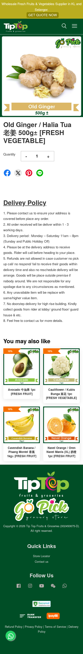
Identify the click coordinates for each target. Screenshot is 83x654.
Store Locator (41, 556)
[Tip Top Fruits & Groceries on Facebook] (18, 588)
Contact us (41, 561)
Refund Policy (13, 626)
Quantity (9, 154)
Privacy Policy (33, 626)
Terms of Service (55, 626)
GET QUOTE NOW (42, 14)
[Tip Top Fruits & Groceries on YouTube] (42, 588)
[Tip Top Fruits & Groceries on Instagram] (30, 588)
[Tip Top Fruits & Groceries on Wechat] (53, 588)
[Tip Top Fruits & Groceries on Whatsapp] (65, 588)
